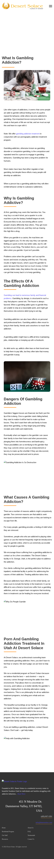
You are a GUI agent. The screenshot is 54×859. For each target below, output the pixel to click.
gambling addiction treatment (28, 134)
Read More (21, 794)
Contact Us (31, 839)
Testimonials (31, 835)
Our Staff (5, 835)
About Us (31, 828)
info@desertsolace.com (44, 822)
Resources (5, 839)
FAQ (29, 831)
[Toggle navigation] (51, 6)
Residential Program (8, 831)
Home (18, 36)
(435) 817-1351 (46, 816)
